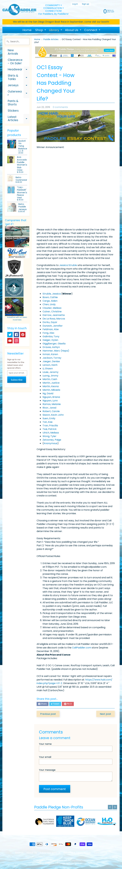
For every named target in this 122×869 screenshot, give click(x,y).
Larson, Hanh (50, 365)
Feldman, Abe (51, 329)
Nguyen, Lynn (50, 400)
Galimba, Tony (51, 336)
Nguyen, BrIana (51, 397)
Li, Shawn (48, 368)
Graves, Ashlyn (51, 347)
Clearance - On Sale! (15, 61)
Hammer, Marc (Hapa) (56, 350)
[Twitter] (10, 334)
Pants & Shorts (13, 102)
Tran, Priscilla (50, 425)
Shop (41, 30)
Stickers (13, 111)
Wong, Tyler (49, 436)
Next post (105, 714)
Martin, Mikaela (51, 390)
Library (56, 30)
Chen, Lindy (49, 304)
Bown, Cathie (50, 297)
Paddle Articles (50, 39)
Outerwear (18, 93)
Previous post (48, 714)
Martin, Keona (51, 386)
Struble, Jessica (52, 293)
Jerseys (18, 85)
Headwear (18, 70)
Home (27, 30)
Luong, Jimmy (50, 375)
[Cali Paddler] (19, 9)
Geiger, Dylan (50, 340)
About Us (73, 30)
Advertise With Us (50, 852)
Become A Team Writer (77, 852)
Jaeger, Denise (51, 361)
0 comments (60, 107)
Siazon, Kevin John (53, 415)
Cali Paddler (60, 863)
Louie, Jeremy (50, 372)
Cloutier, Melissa (52, 308)
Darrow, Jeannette (54, 315)
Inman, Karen (50, 354)
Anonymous (50, 443)
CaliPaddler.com (81, 647)
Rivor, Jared (49, 407)
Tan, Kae (48, 422)
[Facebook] (16, 334)
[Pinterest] (22, 334)
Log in (75, 4)
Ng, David (48, 393)
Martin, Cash (50, 379)
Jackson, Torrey (52, 358)
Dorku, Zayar (50, 322)
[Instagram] (16, 340)
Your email (45, 757)
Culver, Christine (52, 311)
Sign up (85, 4)
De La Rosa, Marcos (54, 318)
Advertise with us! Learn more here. (17, 318)
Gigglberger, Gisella (54, 343)
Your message (47, 770)
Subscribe (16, 380)
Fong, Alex (48, 333)
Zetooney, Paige (52, 439)
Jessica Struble (68, 265)
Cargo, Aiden (50, 301)
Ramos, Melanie (52, 404)
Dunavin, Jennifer (53, 325)
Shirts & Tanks (18, 77)
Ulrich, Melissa (51, 432)
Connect (92, 30)
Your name (45, 744)
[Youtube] (10, 340)
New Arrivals (13, 52)
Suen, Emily (49, 418)
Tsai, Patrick (50, 429)
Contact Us (100, 852)
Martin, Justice (51, 382)
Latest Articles (18, 119)
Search (19, 852)
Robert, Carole (51, 411)
